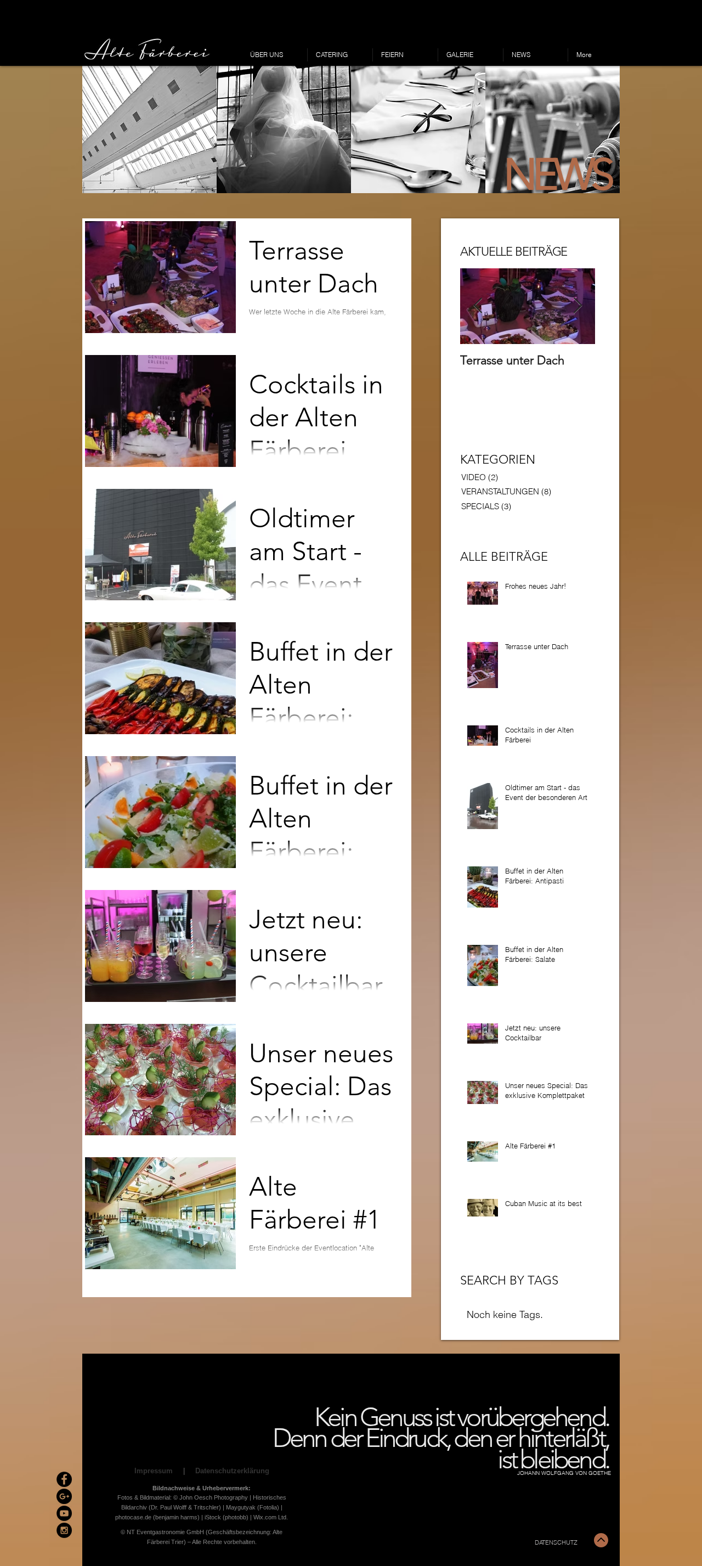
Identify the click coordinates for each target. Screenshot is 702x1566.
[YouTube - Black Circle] (64, 1513)
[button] (149, 129)
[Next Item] (577, 306)
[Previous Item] (478, 306)
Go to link (100, 183)
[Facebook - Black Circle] (64, 1479)
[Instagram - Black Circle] (64, 1530)
